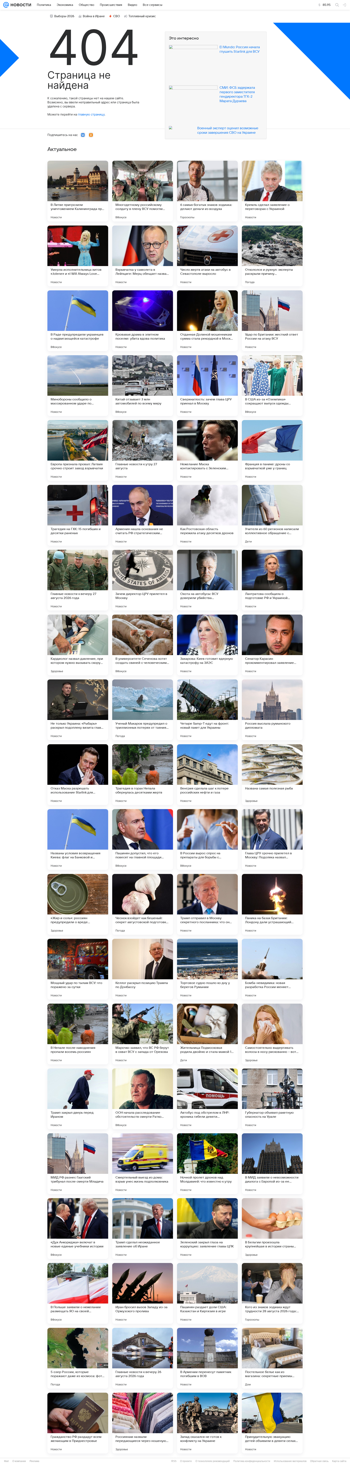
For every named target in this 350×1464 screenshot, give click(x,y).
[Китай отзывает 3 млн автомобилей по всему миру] (142, 385)
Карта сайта (339, 1461)
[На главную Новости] (20, 5)
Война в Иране (94, 16)
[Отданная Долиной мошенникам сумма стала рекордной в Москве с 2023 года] (207, 320)
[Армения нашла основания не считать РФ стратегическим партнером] (142, 515)
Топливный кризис (142, 16)
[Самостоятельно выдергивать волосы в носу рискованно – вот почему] (272, 1034)
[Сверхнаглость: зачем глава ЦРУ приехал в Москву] (207, 385)
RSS (173, 1461)
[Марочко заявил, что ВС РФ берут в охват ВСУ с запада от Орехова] (142, 1034)
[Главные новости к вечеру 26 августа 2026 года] (142, 1358)
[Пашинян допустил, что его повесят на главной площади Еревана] (142, 839)
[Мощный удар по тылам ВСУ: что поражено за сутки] (77, 969)
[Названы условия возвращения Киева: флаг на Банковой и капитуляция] (77, 839)
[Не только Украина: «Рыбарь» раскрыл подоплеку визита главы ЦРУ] (77, 709)
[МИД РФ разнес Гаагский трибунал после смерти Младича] (77, 1163)
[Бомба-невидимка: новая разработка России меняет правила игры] (272, 969)
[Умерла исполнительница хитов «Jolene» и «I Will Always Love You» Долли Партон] (77, 256)
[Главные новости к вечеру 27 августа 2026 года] (77, 580)
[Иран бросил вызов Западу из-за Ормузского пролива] (142, 1293)
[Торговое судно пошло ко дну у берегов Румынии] (207, 969)
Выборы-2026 (64, 16)
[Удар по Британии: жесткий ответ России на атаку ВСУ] (272, 320)
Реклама (34, 1461)
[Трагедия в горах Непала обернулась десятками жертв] (142, 774)
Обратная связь (319, 1461)
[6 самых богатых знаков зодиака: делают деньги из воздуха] (207, 191)
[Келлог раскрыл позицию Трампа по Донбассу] (142, 969)
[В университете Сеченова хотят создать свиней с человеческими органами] (142, 645)
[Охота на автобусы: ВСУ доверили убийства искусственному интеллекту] (207, 580)
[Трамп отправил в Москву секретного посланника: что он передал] (207, 904)
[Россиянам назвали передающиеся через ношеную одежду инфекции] (142, 1423)
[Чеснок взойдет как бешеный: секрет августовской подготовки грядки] (142, 904)
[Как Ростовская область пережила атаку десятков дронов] (207, 515)
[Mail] (6, 5)
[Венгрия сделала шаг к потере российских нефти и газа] (207, 774)
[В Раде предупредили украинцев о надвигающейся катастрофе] (77, 320)
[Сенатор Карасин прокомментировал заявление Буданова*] (272, 645)
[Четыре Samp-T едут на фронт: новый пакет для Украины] (207, 709)
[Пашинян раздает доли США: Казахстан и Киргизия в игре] (207, 1293)
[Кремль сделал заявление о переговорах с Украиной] (272, 191)
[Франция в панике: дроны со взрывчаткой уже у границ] (272, 450)
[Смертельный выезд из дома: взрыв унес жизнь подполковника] (142, 1163)
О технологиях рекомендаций (212, 1461)
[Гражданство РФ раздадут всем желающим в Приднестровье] (77, 1423)
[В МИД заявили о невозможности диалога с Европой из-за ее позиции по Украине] (272, 1163)
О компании (19, 1461)
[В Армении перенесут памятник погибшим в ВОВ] (207, 1358)
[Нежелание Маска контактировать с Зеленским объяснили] (207, 450)
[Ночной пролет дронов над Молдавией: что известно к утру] (207, 1163)
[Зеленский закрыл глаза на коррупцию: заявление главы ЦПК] (207, 1228)
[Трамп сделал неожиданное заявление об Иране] (142, 1228)
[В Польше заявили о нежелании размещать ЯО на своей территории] (77, 1293)
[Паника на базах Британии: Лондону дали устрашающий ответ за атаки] (272, 904)
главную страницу (91, 114)
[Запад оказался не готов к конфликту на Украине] (207, 1423)
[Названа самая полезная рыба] (272, 774)
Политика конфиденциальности (251, 1461)
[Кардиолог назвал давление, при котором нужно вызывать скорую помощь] (77, 645)
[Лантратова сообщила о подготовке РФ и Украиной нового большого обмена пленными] (272, 580)
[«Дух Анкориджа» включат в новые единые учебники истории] (77, 1228)
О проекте (186, 1461)
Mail (6, 1461)
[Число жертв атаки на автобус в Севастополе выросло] (207, 256)
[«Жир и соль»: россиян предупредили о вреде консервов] (77, 904)
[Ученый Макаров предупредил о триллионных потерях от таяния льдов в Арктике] (142, 709)
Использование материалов (290, 1461)
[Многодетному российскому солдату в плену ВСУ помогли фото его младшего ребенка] (142, 191)
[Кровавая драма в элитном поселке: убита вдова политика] (142, 320)
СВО (116, 16)
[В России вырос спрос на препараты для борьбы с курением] (207, 839)
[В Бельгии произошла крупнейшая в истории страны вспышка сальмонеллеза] (272, 1228)
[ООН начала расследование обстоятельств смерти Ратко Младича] (142, 1098)
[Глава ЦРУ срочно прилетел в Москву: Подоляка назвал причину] (272, 839)
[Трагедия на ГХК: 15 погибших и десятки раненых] (77, 515)
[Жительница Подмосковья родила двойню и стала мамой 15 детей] (207, 1034)
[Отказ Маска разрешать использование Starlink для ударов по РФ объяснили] (77, 774)
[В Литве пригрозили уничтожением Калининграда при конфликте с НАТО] (77, 191)
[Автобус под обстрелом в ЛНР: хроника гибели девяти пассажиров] (207, 1098)
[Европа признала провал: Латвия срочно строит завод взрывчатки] (77, 450)
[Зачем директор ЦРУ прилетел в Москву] (142, 580)
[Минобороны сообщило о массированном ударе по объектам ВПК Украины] (77, 385)
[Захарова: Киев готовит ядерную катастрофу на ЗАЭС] (207, 645)
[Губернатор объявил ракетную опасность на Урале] (272, 1098)
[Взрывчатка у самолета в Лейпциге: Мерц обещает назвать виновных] (142, 256)
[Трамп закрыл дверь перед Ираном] (77, 1098)
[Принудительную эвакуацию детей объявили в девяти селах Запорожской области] (272, 1423)
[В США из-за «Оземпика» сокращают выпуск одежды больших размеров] (272, 385)
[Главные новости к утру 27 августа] (142, 450)
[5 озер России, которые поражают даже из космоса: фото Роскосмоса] (77, 1358)
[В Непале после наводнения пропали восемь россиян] (77, 1034)
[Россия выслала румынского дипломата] (272, 709)
